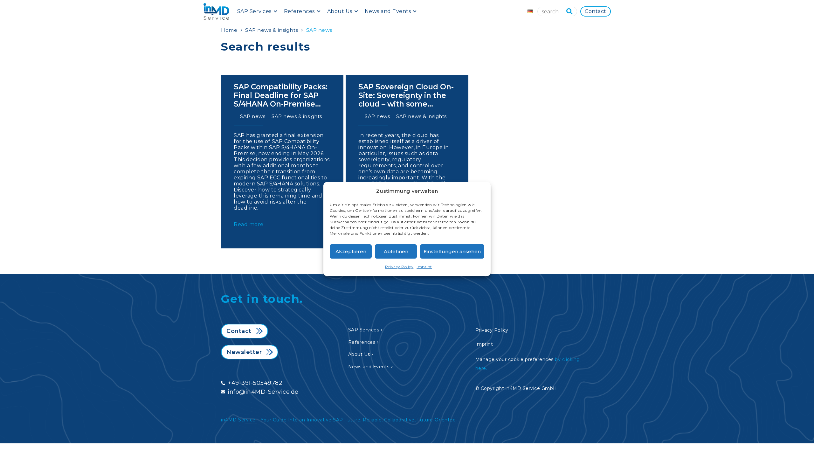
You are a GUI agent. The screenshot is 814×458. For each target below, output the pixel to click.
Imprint (424, 266)
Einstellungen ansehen (452, 251)
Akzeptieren (350, 251)
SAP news (252, 116)
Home (229, 30)
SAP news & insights (271, 30)
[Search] (569, 11)
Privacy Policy (399, 266)
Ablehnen (396, 251)
